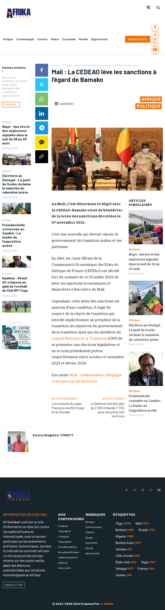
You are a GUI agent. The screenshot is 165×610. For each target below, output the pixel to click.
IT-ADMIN (106, 603)
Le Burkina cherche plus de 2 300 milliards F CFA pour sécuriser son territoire (107, 409)
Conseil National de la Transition (79, 338)
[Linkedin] (41, 113)
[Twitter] (41, 84)
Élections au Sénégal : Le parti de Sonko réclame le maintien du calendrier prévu (16, 183)
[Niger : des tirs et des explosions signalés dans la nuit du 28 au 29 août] (16, 159)
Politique (148, 106)
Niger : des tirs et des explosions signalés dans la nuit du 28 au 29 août (16, 134)
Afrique (6, 121)
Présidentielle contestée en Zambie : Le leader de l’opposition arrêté (13, 235)
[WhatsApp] (155, 43)
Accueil (56, 65)
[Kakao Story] (41, 142)
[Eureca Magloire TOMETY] (18, 441)
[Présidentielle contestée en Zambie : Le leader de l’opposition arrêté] (16, 261)
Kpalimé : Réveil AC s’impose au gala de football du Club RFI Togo (15, 284)
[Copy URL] (41, 156)
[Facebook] (155, 28)
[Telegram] (41, 127)
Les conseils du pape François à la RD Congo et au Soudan (68, 407)
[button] (158, 7)
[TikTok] (155, 35)
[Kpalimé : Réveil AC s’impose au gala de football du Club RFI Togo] (16, 306)
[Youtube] (155, 50)
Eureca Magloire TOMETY (53, 435)
